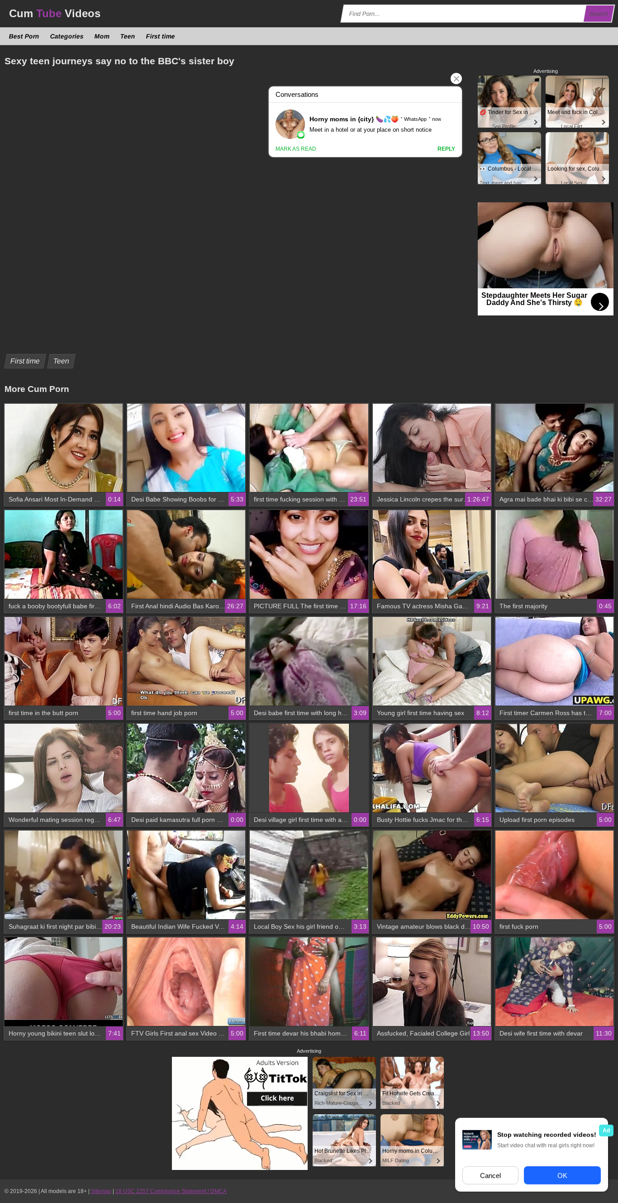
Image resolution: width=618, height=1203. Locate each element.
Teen (128, 36)
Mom (102, 36)
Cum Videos (54, 13)
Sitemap (101, 1191)
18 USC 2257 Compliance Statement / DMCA (171, 1191)
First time (161, 36)
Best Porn (24, 36)
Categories (67, 36)
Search (599, 13)
